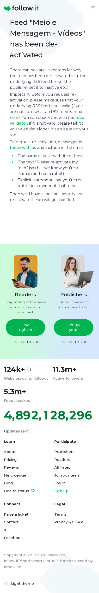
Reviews (11, 467)
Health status (17, 491)
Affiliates (62, 467)
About (10, 451)
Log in (60, 483)
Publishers (64, 451)
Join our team (67, 475)
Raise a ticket (16, 514)
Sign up (61, 491)
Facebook (13, 537)
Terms (60, 514)
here (14, 117)
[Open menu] (93, 8)
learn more (29, 341)
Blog (8, 483)
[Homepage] (21, 8)
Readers (62, 459)
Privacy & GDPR (68, 522)
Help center (15, 475)
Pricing (10, 459)
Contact (11, 522)
